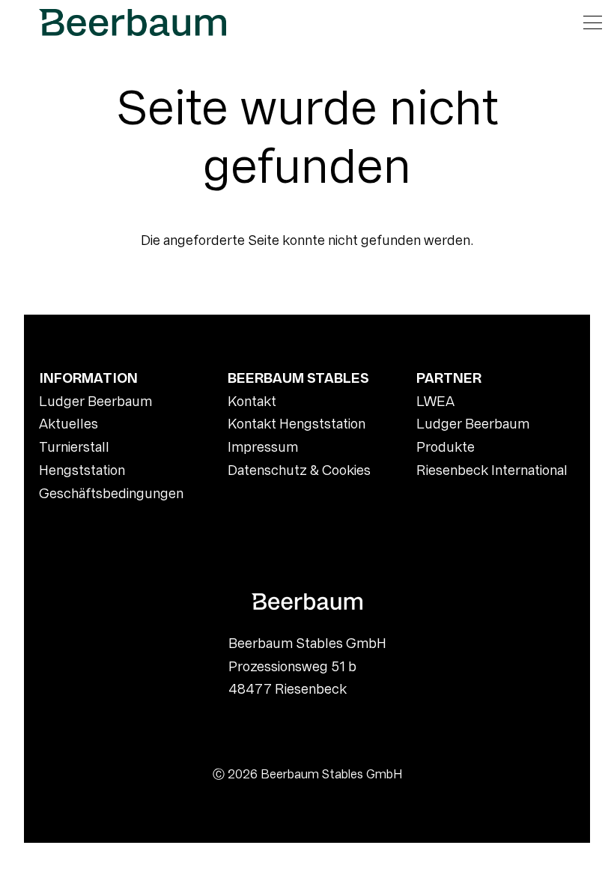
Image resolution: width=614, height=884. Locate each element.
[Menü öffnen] (592, 22)
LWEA (435, 401)
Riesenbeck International (492, 470)
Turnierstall (74, 446)
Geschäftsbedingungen (111, 493)
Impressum (263, 446)
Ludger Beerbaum (95, 401)
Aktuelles (68, 423)
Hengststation (82, 470)
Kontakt (252, 401)
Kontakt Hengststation (296, 423)
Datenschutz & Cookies (299, 470)
